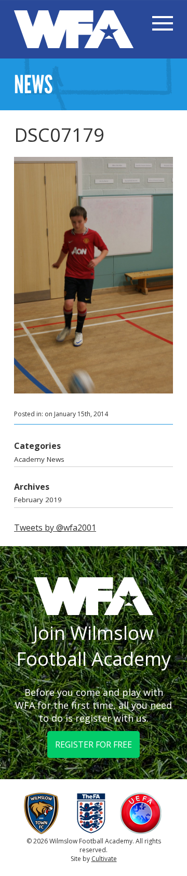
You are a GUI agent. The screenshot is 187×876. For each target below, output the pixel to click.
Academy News (39, 459)
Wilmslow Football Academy (73, 29)
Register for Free (93, 744)
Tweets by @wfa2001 (55, 527)
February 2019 (38, 499)
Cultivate (104, 858)
